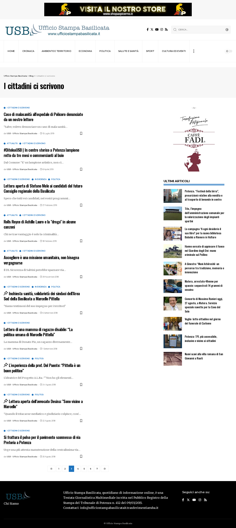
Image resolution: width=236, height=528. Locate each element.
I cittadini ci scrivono (18, 108)
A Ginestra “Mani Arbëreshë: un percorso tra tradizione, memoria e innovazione (204, 268)
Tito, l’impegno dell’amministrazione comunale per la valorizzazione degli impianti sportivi (204, 214)
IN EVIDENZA (40, 179)
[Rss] (166, 29)
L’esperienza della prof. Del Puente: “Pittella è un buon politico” (42, 367)
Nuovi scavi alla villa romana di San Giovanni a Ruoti (204, 356)
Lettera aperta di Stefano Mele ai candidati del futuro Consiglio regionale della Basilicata (43, 188)
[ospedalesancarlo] (118, 64)
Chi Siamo (11, 503)
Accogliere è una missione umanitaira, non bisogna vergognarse (41, 260)
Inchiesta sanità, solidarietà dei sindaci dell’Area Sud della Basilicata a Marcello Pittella (42, 296)
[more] (194, 51)
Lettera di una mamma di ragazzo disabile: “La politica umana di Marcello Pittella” (38, 332)
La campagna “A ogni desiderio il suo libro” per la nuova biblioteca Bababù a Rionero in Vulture (203, 233)
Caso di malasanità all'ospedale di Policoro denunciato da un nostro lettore (43, 116)
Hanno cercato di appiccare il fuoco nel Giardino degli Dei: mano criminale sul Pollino (204, 250)
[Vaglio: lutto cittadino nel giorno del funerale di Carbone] (173, 324)
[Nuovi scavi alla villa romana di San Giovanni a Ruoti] (173, 359)
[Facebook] (148, 29)
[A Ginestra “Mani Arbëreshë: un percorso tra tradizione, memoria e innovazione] (173, 269)
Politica (55, 179)
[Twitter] (152, 29)
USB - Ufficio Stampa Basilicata (22, 133)
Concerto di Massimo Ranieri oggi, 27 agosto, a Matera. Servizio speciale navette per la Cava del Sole (204, 305)
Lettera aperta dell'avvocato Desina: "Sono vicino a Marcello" (43, 403)
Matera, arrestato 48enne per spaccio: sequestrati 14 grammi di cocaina (204, 285)
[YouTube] (156, 29)
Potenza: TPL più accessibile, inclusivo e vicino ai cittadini (201, 338)
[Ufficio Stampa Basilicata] (57, 29)
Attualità (12, 143)
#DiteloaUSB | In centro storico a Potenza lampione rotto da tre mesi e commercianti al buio (41, 152)
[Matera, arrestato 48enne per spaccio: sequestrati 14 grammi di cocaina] (173, 286)
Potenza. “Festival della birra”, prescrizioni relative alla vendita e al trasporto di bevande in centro (204, 195)
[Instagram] (161, 29)
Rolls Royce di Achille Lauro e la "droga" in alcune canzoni (40, 224)
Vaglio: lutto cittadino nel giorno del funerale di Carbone (203, 321)
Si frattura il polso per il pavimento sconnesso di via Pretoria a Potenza (42, 439)
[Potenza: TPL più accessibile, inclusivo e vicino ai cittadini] (173, 341)
